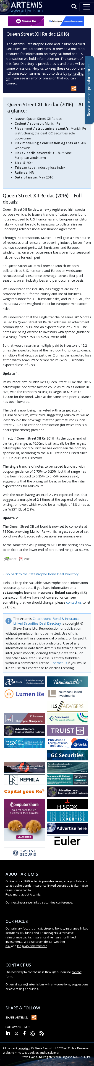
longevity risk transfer (32, 946)
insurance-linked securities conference (45, 902)
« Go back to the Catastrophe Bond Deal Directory (40, 574)
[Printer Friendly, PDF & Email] (17, 559)
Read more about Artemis (22, 894)
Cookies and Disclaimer (44, 1052)
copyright (24, 1048)
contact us (74, 602)
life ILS (48, 942)
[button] (74, 6)
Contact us (59, 663)
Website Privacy (13, 1052)
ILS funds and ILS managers (39, 933)
